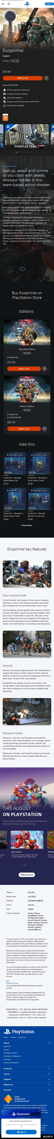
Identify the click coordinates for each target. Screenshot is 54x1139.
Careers (6, 1050)
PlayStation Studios (11, 1053)
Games (13, 1037)
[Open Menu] (3, 4)
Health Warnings (12, 983)
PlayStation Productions (12, 1056)
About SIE (7, 1046)
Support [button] (7, 1079)
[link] (27, 846)
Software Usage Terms (44, 1127)
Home (6, 1037)
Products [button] (8, 1068)
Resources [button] (8, 1084)
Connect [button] (7, 1090)
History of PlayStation (11, 1062)
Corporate (7, 1059)
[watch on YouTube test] (42, 145)
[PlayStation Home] (27, 3)
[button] (27, 136)
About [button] (6, 1043)
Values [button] (7, 1074)
